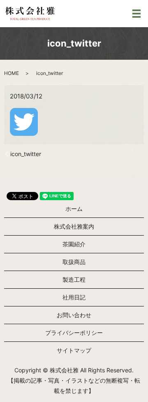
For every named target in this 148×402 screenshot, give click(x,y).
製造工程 (74, 279)
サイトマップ (74, 350)
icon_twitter (25, 153)
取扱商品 (74, 261)
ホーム (74, 208)
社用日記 (74, 297)
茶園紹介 (74, 244)
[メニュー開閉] (136, 13)
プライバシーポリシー (74, 332)
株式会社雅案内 (74, 226)
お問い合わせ (74, 314)
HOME (11, 73)
